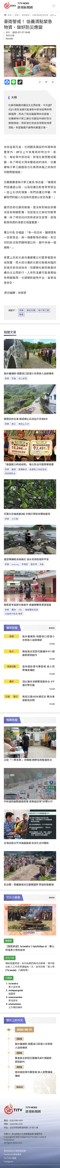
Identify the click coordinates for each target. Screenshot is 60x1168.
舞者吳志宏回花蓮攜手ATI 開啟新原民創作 (38, 653)
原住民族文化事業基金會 (15, 1150)
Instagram (8, 1161)
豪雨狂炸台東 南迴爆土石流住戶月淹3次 (26, 419)
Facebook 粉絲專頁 (12, 1154)
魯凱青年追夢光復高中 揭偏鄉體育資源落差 (27, 604)
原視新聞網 (25, 7)
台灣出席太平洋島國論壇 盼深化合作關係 (26, 843)
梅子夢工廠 (43, 310)
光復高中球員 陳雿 (13, 613)
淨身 (41, 564)
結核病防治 (10, 473)
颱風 (21, 314)
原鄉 (21, 310)
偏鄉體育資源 (31, 609)
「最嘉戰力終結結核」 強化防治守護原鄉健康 (29, 464)
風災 (14, 423)
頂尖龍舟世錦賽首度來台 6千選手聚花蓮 (38, 683)
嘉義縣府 (22, 469)
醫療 (14, 469)
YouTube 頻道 (10, 1157)
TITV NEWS (23, 3)
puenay (15, 564)
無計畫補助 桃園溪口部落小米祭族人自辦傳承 (29, 373)
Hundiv (9, 38)
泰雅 (14, 378)
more (19, 1086)
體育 (14, 609)
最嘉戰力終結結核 (38, 469)
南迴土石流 (23, 423)
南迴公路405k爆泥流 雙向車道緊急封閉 (38, 698)
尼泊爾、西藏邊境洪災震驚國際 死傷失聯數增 (29, 884)
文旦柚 (15, 518)
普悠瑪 (33, 564)
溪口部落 (22, 378)
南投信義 (31, 310)
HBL (20, 609)
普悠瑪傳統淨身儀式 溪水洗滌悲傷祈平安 (26, 559)
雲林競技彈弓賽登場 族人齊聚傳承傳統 (38, 668)
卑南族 (25, 564)
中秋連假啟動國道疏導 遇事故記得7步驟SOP (28, 801)
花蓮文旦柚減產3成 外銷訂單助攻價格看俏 (27, 513)
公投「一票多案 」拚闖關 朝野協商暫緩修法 (28, 760)
